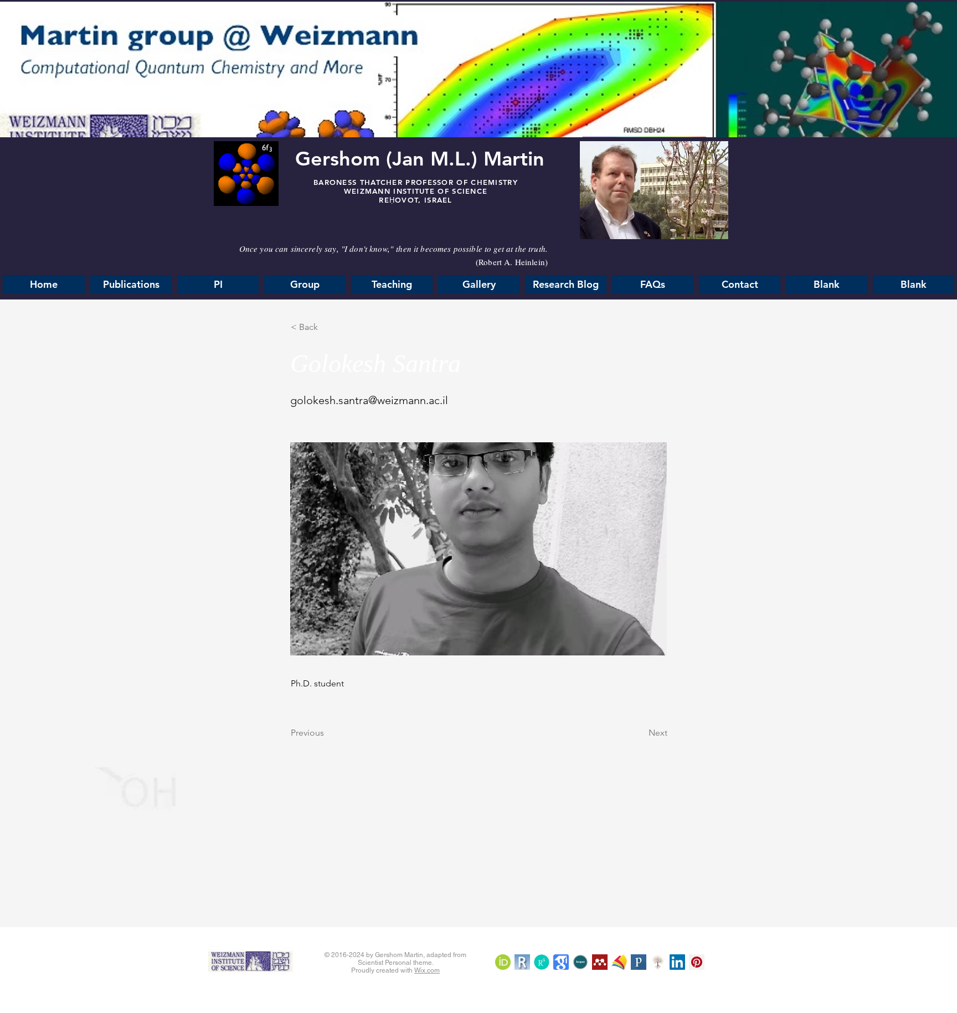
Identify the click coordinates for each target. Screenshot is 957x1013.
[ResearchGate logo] (541, 962)
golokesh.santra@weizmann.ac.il (369, 400)
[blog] (600, 962)
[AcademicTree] (658, 962)
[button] (652, 284)
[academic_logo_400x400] (619, 962)
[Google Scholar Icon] (561, 962)
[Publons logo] (638, 962)
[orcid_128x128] (503, 962)
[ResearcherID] (522, 962)
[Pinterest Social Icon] (696, 962)
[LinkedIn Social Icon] (677, 962)
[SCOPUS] (580, 962)
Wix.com (427, 970)
